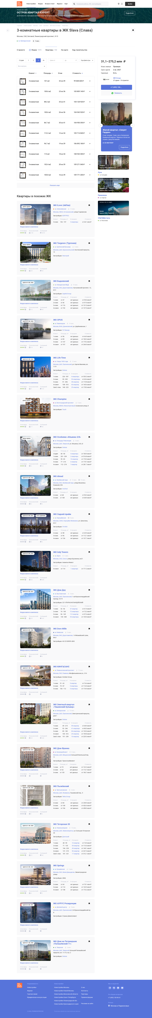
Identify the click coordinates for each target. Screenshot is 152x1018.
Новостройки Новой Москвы (64, 991)
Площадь (47, 73)
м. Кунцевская (60, 869)
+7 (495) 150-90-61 (114, 997)
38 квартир (75, 382)
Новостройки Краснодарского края (66, 1004)
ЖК (61, 205)
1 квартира (74, 569)
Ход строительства (79, 50)
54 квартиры (74, 617)
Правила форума (87, 997)
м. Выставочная (60, 594)
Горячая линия (32, 994)
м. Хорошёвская (60, 518)
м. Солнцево (103, 175)
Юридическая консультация (37, 997)
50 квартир (75, 851)
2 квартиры (74, 456)
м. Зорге (57, 556)
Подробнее (130, 13)
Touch (64, 409)
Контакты (84, 991)
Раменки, (66, 673)
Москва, (56, 212)
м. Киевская (59, 632)
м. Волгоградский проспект (64, 403)
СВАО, (61, 212)
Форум (40, 4)
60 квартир (75, 384)
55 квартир (75, 845)
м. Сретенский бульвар (63, 247)
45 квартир (75, 848)
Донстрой (65, 836)
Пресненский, (67, 364)
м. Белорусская (25, 41)
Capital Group (66, 293)
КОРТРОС (65, 215)
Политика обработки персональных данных (67, 1011)
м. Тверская (59, 947)
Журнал (59, 4)
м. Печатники (104, 220)
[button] (132, 125)
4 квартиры (75, 376)
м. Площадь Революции (63, 441)
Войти (130, 4)
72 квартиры (74, 611)
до (65, 60)
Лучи (100, 172)
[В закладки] (133, 30)
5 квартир (73, 683)
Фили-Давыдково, (69, 872)
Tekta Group (66, 796)
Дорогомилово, (68, 288)
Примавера (102, 195)
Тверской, (66, 444)
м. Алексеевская (60, 209)
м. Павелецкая (60, 323)
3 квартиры (74, 222)
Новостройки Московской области (66, 994)
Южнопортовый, (69, 406)
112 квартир (74, 614)
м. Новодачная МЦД (62, 285)
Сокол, (65, 559)
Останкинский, (69, 212)
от (50, 60)
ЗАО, (60, 288)
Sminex (64, 370)
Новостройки (31, 4)
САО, (60, 559)
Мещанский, (67, 755)
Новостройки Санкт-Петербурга (65, 997)
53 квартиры (75, 379)
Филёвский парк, (68, 483)
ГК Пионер (65, 330)
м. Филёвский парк (61, 480)
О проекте (21, 50)
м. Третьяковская (61, 790)
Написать (118, 93)
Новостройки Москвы (61, 987)
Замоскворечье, (68, 831)
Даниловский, (68, 326)
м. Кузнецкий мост (61, 752)
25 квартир (75, 387)
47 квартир (74, 609)
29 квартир (75, 734)
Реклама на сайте (87, 1003)
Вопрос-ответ (50, 4)
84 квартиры (75, 731)
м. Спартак (103, 197)
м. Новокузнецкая (61, 828)
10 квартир (74, 459)
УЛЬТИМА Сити (104, 218)
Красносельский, (68, 250)
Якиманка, (66, 793)
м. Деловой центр (61, 907)
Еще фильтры (85, 60)
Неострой (65, 256)
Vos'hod (65, 489)
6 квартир (73, 462)
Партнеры (84, 994)
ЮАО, (61, 326)
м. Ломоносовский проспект (64, 670)
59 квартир (75, 726)
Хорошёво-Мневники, (70, 521)
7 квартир (73, 464)
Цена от (52, 60)
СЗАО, (61, 521)
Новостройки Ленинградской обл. (65, 1000)
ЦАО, (60, 250)
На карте (64, 50)
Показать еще (55, 185)
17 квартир (75, 854)
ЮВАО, (61, 406)
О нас (83, 987)
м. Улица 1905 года (61, 361)
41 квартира (75, 728)
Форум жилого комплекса (29, 227)
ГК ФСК (64, 526)
